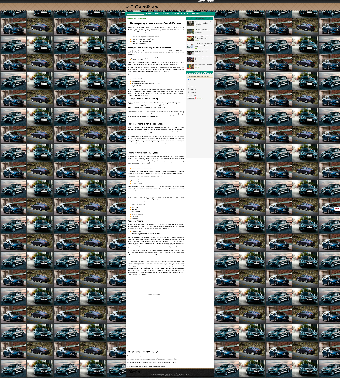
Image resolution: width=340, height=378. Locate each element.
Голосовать (191, 98)
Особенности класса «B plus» (156, 366)
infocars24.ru (169, 375)
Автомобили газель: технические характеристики (142, 359)
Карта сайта (177, 375)
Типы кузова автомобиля (134, 362)
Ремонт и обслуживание (135, 14)
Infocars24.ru (131, 18)
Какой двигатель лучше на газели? (137, 366)
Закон (193, 14)
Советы (186, 14)
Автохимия (165, 14)
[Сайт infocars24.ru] (133, 373)
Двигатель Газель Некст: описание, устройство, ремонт (158, 362)
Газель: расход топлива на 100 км (167, 359)
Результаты (200, 98)
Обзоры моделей (176, 14)
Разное (198, 14)
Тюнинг (156, 14)
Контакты (210, 1)
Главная (201, 1)
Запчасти (149, 14)
